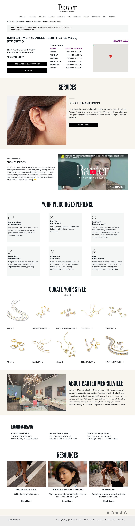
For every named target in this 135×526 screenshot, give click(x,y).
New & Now (32, 17)
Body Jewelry (96, 17)
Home (9, 21)
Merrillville (37, 21)
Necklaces (61, 17)
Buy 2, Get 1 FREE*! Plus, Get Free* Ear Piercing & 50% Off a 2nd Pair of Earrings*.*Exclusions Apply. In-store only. (41, 28)
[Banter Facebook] (108, 512)
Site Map (121, 520)
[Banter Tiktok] (121, 512)
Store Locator (18, 21)
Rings (69, 17)
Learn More (83, 125)
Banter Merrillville (20, 433)
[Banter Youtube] (117, 513)
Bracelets (77, 17)
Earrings (52, 17)
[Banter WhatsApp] (126, 512)
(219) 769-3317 (15, 57)
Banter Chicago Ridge (98, 433)
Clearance (112, 17)
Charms (86, 17)
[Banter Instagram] (112, 512)
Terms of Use (110, 520)
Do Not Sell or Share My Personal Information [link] (86, 520)
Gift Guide (22, 17)
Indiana (29, 21)
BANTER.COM (14, 520)
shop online (27, 70)
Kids (104, 17)
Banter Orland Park (59, 433)
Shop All (67, 295)
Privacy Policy (61, 520)
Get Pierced (42, 17)
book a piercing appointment (27, 64)
